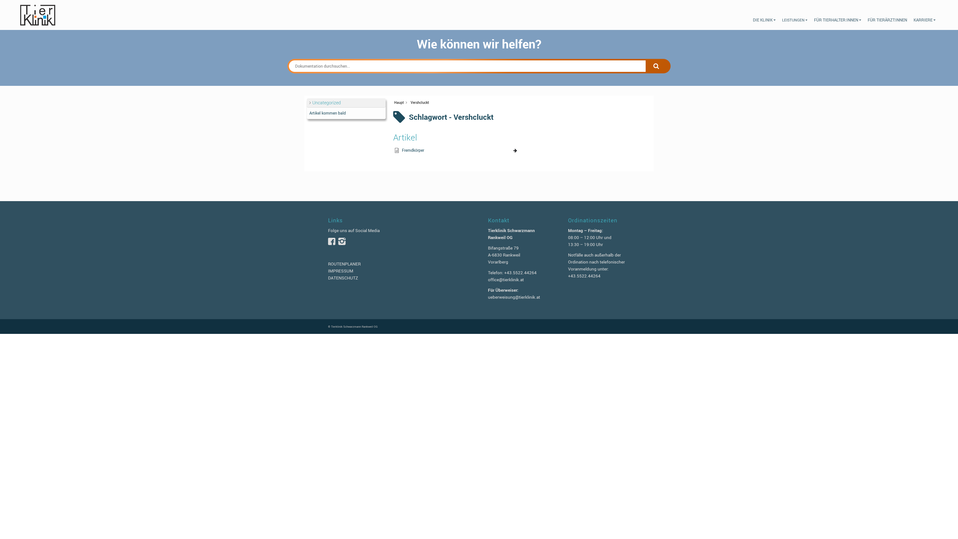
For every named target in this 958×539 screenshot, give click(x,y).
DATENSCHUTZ (343, 278)
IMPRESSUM (340, 271)
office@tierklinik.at (506, 279)
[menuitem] (764, 15)
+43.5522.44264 (520, 272)
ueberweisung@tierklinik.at (514, 297)
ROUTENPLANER (344, 264)
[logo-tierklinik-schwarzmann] (37, 15)
